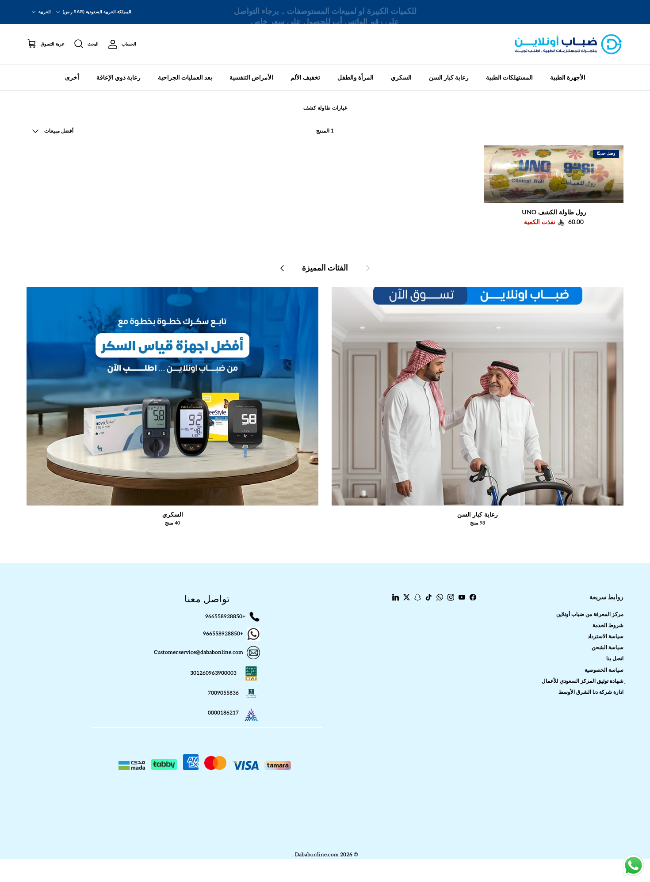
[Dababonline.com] (568, 44)
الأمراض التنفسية (251, 77)
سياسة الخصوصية (604, 670)
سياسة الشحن (607, 647)
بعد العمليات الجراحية (185, 77)
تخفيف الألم (305, 77)
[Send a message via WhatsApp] (633, 865)
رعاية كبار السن (449, 77)
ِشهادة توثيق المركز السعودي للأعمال (582, 681)
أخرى (72, 77)
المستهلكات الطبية (509, 77)
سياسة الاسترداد (605, 636)
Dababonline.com (317, 855)
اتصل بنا (614, 658)
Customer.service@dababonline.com (198, 652)
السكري (401, 77)
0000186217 (223, 713)
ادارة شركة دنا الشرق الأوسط (590, 692)
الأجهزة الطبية (567, 77)
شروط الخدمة (608, 625)
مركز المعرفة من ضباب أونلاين (589, 614)
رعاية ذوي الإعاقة (118, 77)
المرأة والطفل (355, 77)
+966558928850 (225, 616)
